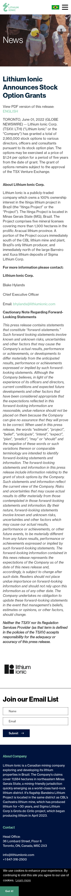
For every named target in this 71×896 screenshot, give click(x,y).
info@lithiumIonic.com (18, 855)
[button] (65, 7)
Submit (14, 733)
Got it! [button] (9, 891)
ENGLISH (10, 111)
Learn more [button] (23, 880)
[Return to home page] (11, 7)
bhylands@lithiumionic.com (34, 304)
